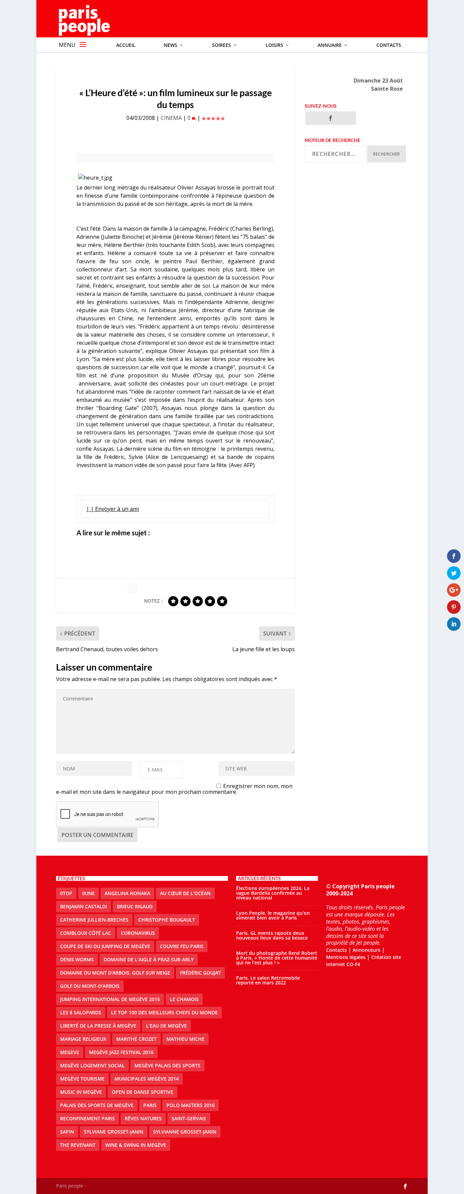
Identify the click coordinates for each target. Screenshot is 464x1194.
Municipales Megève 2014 (146, 1078)
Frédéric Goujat (200, 972)
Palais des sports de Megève (96, 1105)
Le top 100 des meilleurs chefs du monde (164, 1012)
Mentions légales (345, 957)
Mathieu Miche (185, 1039)
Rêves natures (143, 1118)
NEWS (170, 45)
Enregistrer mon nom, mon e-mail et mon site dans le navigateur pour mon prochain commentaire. (174, 789)
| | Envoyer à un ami (112, 509)
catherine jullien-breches (94, 919)
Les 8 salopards (80, 1012)
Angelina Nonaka (127, 893)
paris (150, 1105)
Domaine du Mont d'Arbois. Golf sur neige (115, 972)
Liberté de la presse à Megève (98, 1025)
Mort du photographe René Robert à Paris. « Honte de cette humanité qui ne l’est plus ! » (276, 958)
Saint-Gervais (189, 1118)
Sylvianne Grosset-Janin (184, 1131)
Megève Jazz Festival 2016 (121, 1052)
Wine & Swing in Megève (135, 1145)
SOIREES (221, 45)
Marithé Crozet (136, 1039)
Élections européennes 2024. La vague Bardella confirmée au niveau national (272, 893)
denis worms (77, 959)
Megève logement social (92, 1065)
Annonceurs (366, 950)
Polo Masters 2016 (190, 1105)
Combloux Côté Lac (85, 933)
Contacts (388, 45)
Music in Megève (81, 1092)
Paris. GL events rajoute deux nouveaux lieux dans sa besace (272, 935)
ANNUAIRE (330, 45)
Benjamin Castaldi (83, 906)
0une (88, 893)
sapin (67, 1131)
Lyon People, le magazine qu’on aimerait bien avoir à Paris (273, 915)
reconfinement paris (87, 1118)
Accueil (126, 45)
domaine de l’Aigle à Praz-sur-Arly (149, 959)
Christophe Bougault (166, 919)
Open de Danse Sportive (142, 1092)
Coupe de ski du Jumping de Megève (105, 946)
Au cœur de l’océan (185, 893)
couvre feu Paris (181, 946)
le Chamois (184, 999)
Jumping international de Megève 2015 (110, 999)
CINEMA (171, 118)
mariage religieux (83, 1039)
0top (66, 893)
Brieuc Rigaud (135, 906)
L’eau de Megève (166, 1025)
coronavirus (138, 933)
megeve (69, 1052)
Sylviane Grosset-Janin (113, 1131)
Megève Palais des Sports (167, 1065)
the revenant (77, 1145)
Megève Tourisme (82, 1078)
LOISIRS (274, 45)
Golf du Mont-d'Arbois (90, 986)
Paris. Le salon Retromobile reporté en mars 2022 (268, 980)
